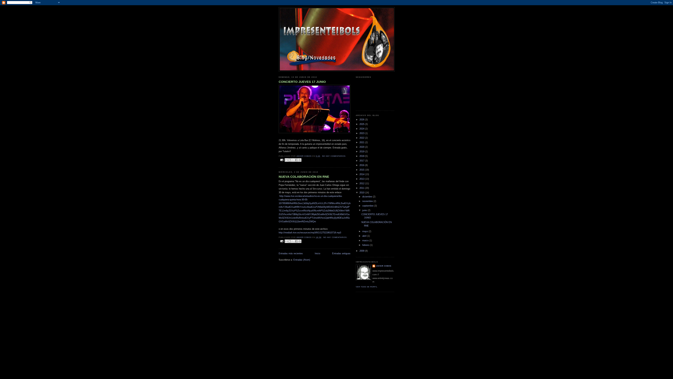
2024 (362, 128)
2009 (362, 251)
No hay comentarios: (334, 156)
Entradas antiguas (341, 253)
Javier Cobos (383, 266)
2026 (362, 119)
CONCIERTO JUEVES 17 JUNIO (302, 82)
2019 (362, 151)
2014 (362, 174)
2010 (362, 192)
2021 (362, 142)
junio (365, 210)
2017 (362, 160)
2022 (362, 138)
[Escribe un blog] (289, 160)
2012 (362, 183)
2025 (362, 124)
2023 (362, 133)
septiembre (368, 205)
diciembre (367, 196)
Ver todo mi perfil (367, 287)
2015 (362, 169)
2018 (362, 156)
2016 (362, 165)
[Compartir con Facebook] (296, 160)
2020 (362, 147)
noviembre (367, 201)
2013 (362, 179)
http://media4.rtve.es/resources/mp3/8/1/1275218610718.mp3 (310, 232)
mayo (365, 231)
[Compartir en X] (293, 160)
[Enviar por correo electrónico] (286, 160)
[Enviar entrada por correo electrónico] (282, 160)
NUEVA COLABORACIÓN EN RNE (304, 176)
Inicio (317, 253)
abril (364, 236)
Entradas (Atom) (301, 259)
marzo (365, 240)
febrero (366, 245)
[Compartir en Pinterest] (299, 160)
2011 (362, 188)
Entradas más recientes (291, 253)
